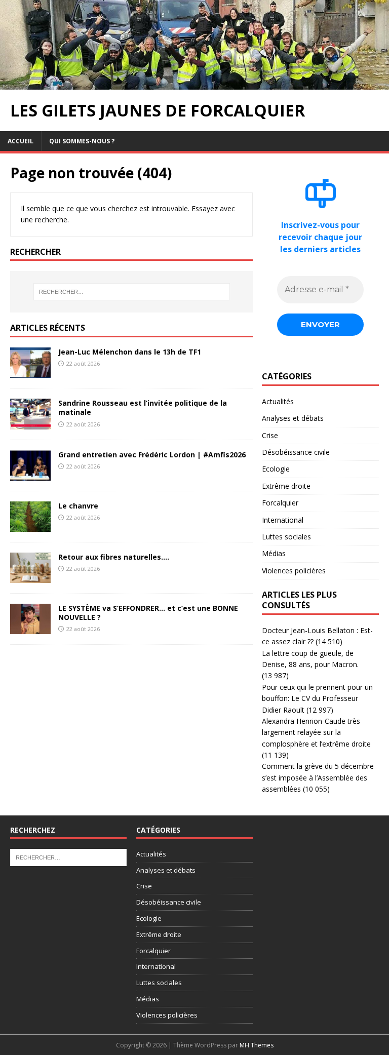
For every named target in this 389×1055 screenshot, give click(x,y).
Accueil (20, 141)
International (282, 520)
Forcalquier (280, 502)
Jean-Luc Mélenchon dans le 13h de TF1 (129, 352)
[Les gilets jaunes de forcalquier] (194, 84)
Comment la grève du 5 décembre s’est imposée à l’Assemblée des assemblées (318, 777)
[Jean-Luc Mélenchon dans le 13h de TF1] (30, 372)
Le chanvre (78, 506)
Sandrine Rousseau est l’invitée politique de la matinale (142, 407)
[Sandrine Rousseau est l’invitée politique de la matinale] (30, 423)
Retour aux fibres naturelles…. (113, 557)
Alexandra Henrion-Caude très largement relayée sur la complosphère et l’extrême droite (316, 732)
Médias (274, 553)
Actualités (278, 401)
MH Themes (257, 1045)
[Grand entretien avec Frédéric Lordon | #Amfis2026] (30, 474)
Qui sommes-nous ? (81, 141)
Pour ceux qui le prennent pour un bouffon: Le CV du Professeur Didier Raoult (317, 698)
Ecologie (276, 469)
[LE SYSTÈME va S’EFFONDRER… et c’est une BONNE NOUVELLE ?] (30, 628)
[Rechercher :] (131, 291)
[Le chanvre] (30, 525)
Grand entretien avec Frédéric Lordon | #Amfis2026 (152, 454)
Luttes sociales (286, 536)
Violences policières (294, 570)
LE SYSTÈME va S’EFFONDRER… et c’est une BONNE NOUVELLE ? (148, 612)
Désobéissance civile (296, 452)
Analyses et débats (293, 418)
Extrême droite (286, 486)
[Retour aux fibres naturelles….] (30, 576)
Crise (270, 435)
